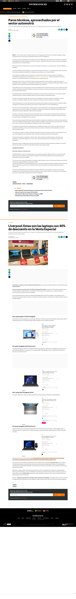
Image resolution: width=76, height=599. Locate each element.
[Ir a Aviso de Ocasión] (30, 509)
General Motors (36, 76)
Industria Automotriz (17, 183)
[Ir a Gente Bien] (16, 0)
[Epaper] (62, 0)
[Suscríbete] (70, 0)
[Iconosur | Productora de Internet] (5, 523)
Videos (24, 8)
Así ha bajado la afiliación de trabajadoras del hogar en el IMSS (29, 193)
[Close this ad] (75, 593)
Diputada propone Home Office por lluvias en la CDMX (27, 195)
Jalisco (14, 8)
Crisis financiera (30, 183)
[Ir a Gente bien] (46, 509)
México (19, 8)
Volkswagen (43, 76)
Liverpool (14, 486)
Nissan (47, 76)
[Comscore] (70, 523)
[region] (38, 596)
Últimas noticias (7, 8)
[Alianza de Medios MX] (64, 523)
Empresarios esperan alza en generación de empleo (26, 192)
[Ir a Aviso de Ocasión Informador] (5, 0)
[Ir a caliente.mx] (57, 0)
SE (48, 70)
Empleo (24, 183)
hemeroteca (34, 519)
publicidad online (41, 519)
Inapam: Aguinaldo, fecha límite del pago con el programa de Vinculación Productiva (33, 190)
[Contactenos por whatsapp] (72, 4)
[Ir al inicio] (15, 4)
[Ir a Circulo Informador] (10, 0)
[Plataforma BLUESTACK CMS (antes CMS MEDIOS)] (9, 523)
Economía (10, 16)
